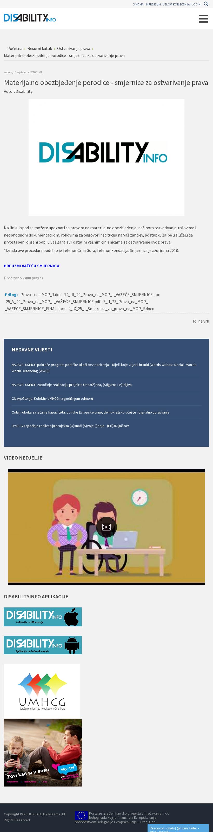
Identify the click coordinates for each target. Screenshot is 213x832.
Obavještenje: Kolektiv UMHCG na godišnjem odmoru (52, 398)
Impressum (153, 4)
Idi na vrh (201, 321)
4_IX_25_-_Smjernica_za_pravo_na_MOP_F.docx (111, 308)
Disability (24, 91)
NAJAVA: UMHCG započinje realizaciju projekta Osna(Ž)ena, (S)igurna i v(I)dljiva (72, 384)
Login (196, 4)
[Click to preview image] (106, 157)
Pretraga (206, 4)
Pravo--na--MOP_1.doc (41, 294)
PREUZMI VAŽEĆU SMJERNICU (31, 265)
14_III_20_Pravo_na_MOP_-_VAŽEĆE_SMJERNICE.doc (112, 294)
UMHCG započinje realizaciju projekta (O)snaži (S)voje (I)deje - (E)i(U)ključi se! (70, 425)
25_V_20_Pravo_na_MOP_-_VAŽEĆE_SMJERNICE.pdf (53, 301)
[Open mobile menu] (203, 18)
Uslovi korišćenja (176, 4)
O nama (138, 4)
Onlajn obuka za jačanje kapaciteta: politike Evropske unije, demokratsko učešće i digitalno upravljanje (91, 412)
